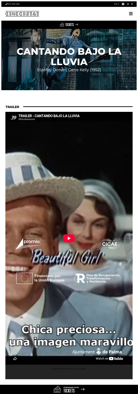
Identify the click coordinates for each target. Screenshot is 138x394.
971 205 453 (13, 4)
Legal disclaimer (60, 368)
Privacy (73, 368)
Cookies (82, 368)
